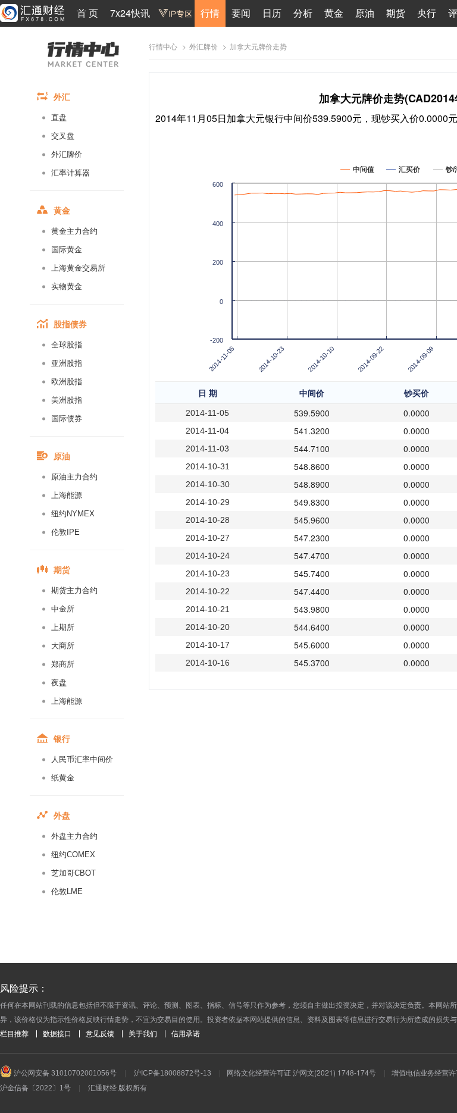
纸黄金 (62, 777)
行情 (210, 13)
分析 (302, 13)
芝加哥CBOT (73, 873)
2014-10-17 (208, 645)
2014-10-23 (208, 573)
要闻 (241, 13)
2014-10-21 (208, 609)
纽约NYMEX (73, 513)
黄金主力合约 (74, 231)
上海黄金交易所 (78, 268)
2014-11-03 (207, 448)
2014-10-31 (208, 466)
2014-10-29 (208, 502)
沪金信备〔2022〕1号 (35, 1088)
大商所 (62, 645)
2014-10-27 (208, 538)
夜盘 (59, 682)
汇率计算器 (70, 172)
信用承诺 (185, 1034)
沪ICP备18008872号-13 (172, 1073)
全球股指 (66, 344)
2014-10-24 (208, 555)
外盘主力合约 (74, 836)
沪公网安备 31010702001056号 (64, 1073)
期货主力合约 (74, 590)
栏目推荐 (14, 1034)
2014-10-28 (208, 520)
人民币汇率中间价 (82, 759)
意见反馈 (100, 1034)
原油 (364, 13)
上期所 (62, 627)
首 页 (87, 13)
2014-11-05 (207, 413)
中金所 (62, 608)
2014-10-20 (208, 627)
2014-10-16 (208, 662)
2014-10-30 (208, 484)
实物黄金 (66, 286)
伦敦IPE (65, 532)
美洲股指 (66, 400)
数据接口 (57, 1034)
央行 (426, 13)
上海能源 (66, 495)
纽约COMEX (73, 854)
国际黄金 (66, 249)
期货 (395, 13)
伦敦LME (67, 891)
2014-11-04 (207, 430)
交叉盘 (62, 135)
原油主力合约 (74, 476)
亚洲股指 (66, 363)
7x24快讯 (130, 13)
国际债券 (66, 418)
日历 (271, 13)
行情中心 (163, 47)
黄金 (333, 13)
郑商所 (62, 664)
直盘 (59, 117)
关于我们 (143, 1034)
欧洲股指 (66, 381)
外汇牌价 (66, 154)
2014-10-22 (208, 591)
